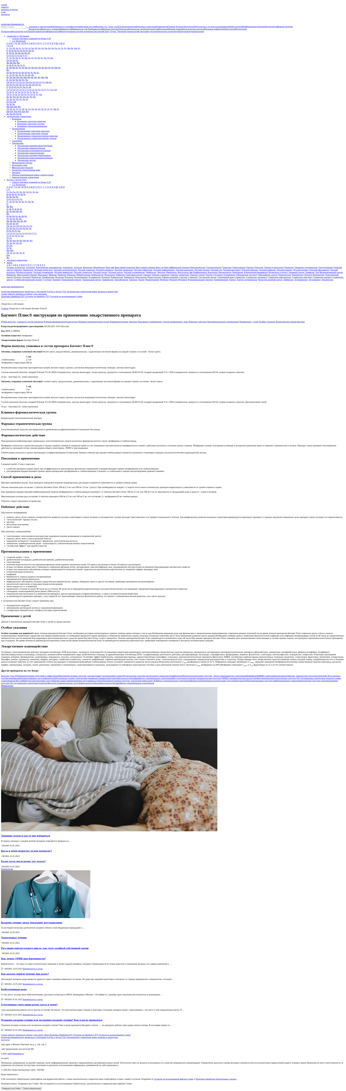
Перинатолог (319, 275)
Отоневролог (229, 275)
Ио (39, 68)
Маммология (65, 29)
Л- (7, 75)
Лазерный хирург (296, 272)
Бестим (35, 681)
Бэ (33, 51)
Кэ (38, 72)
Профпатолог (48, 277)
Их (59, 68)
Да (13, 58)
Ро (18, 87)
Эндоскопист (314, 280)
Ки (16, 72)
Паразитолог (298, 275)
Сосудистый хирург (207, 277)
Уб (7, 94)
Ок (20, 82)
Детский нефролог (267, 270)
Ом (27, 82)
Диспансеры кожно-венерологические (35, 158)
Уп (28, 94)
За (7, 65)
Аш (75, 48)
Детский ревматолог (63, 272)
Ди (29, 58)
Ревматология (53, 31)
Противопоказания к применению (223, 322)
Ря (30, 87)
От (43, 82)
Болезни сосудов (88, 26)
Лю (29, 75)
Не (13, 80)
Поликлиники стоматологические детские (36, 138)
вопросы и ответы (9, 9)
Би (15, 51)
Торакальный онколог (71, 280)
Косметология (35, 29)
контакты (5, 14)
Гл (16, 55)
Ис (49, 68)
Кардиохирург (225, 272)
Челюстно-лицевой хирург (270, 280)
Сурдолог (47, 280)
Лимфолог (310, 272)
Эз (20, 109)
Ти (19, 92)
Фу (34, 97)
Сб (10, 90)
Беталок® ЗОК (167, 681)
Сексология (98, 31)
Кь (35, 72)
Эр (42, 109)
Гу (24, 55)
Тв (10, 92)
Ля (32, 75)
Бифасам (28, 678)
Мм (25, 77)
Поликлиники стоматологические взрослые (37, 136)
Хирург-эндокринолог (247, 280)
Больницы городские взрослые (31, 121)
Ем (13, 60)
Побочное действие (197, 322)
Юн (19, 111)
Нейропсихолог (83, 275)
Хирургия (183, 31)
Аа (10, 48)
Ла (10, 75)
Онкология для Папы (138, 29)
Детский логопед (202, 270)
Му (35, 77)
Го (18, 55)
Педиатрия (164, 29)
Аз (29, 48)
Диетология (188, 26)
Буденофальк (101, 678)
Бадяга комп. (72, 681)
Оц (50, 82)
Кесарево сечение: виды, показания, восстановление (31, 922)
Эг (14, 109)
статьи (4, 5)
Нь (26, 80)
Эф (54, 109)
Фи (14, 97)
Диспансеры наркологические (31, 148)
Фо (21, 97)
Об (7, 82)
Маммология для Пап (81, 29)
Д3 (10, 58)
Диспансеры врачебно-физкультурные (34, 146)
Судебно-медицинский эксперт (28, 280)
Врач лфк (110, 267)
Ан (49, 48)
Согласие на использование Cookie (66, 296)
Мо (28, 77)
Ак (39, 48)
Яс (20, 114)
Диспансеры (17, 143)
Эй (23, 109)
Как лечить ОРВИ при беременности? (23, 958)
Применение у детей (248, 322)
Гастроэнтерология (127, 26)
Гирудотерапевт (325, 267)
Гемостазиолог (239, 267)
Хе (14, 99)
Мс (32, 77)
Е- (7, 204)
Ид (20, 68)
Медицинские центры (22, 163)
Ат (62, 48)
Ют (27, 111)
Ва (10, 53)
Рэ (27, 87)
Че (10, 104)
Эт (48, 109)
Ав (16, 48)
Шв (11, 107)
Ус (34, 94)
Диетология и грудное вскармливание (211, 26)
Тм (22, 92)
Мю (43, 77)
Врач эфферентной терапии (177, 267)
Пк (20, 85)
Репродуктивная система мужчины (76, 31)
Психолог (69, 277)
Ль (26, 75)
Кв (10, 72)
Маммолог (11, 275)
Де (22, 58)
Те (16, 92)
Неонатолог (109, 275)
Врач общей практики (125, 267)
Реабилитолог (117, 277)
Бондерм (91, 683)
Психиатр (59, 277)
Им (32, 68)
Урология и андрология (168, 31)
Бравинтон (213, 681)
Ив (13, 68)
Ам (45, 48)
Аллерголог (19, 267)
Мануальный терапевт (27, 275)
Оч (30, 226)
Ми (17, 77)
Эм (32, 109)
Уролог (141, 280)
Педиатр (308, 275)
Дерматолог (28, 270)
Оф (46, 82)
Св (14, 90)
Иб (10, 68)
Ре (13, 87)
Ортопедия (153, 29)
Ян (14, 114)
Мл (21, 77)
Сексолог (183, 277)
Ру (21, 87)
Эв (11, 109)
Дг (19, 58)
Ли (16, 75)
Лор (317, 272)
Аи (32, 48)
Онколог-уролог (197, 275)
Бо (21, 51)
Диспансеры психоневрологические (34, 150)
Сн (32, 90)
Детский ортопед (301, 270)
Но (20, 80)
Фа (7, 97)
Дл (32, 58)
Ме (14, 77)
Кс (29, 72)
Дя (32, 202)
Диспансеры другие (26, 160)
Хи (17, 99)
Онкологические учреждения (25, 177)
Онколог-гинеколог (161, 275)
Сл (26, 90)
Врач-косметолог (198, 267)
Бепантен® (65, 678)
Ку (32, 72)
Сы (51, 90)
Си (20, 90)
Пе (11, 85)
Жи (14, 63)
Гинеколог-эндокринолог (306, 267)
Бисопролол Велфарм (127, 683)
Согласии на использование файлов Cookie (173, 1079)
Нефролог (120, 275)
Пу (40, 85)
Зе (13, 65)
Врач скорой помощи (145, 267)
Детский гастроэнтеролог (65, 270)
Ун (25, 94)
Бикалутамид (117, 681)
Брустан (215, 678)
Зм (18, 65)
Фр (24, 97)
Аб (13, 48)
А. (7, 48)
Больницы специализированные (32, 126)
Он (30, 82)
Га (7, 55)
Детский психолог (24, 272)
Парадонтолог (284, 275)
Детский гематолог (86, 270)
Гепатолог (259, 267)
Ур (31, 94)
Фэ (31, 241)
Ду (41, 58)
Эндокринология (196, 31)
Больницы (16, 119)
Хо (24, 99)
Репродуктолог (154, 277)
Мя (46, 77)
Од (14, 82)
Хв (11, 99)
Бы (30, 51)
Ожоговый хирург (134, 275)
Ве (16, 53)
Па (7, 85)
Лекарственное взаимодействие (290, 322)
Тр (28, 92)
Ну (23, 80)
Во (22, 53)
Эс (45, 109)
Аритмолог (68, 267)
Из (23, 68)
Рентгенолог (141, 277)
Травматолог (108, 280)
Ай (35, 48)
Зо (21, 65)
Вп (25, 53)
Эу (51, 109)
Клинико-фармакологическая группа (61, 322)
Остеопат (218, 275)
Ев (7, 60)
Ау (65, 48)
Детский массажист (232, 270)
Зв (10, 65)
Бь (24, 194)
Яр (17, 114)
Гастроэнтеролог (214, 267)
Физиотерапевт (152, 280)
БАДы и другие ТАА (57, 291)
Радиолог (106, 277)
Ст (45, 90)
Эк (26, 109)
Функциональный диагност (200, 280)
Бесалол (64, 683)
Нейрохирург (97, 275)
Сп (39, 90)
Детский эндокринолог (134, 272)
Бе (13, 51)
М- (7, 77)
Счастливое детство (148, 31)
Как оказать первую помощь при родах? (25, 973)
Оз (17, 82)
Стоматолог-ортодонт (302, 277)
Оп (34, 82)
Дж (25, 58)
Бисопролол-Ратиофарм (145, 678)
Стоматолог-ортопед (322, 277)
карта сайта (43, 1035)
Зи (15, 65)
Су (48, 90)
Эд (17, 109)
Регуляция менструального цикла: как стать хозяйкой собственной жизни (45, 948)
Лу (22, 75)
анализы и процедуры (108, 291)
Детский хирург (115, 272)
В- (7, 53)
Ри (15, 87)
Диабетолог (151, 272)
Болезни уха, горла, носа (107, 26)
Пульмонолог (95, 277)
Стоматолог (239, 277)
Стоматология (132, 31)
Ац (71, 48)
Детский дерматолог (123, 270)
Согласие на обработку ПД (37, 296)
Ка (7, 72)
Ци (11, 102)
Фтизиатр (182, 280)
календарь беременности (12, 24)
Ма (11, 77)
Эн (35, 109)
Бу (27, 51)
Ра (10, 87)
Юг (11, 111)
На (10, 80)
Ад (23, 48)
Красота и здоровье (51, 29)
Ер (17, 60)
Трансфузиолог (121, 280)
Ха (7, 99)
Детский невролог (249, 270)
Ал (42, 48)
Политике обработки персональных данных (216, 1079)
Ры (24, 87)
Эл (29, 109)
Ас (59, 48)
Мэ (39, 77)
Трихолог (133, 280)
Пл (23, 85)
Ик (26, 68)
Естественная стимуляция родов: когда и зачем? (29, 1004)
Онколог (147, 275)
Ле (13, 75)
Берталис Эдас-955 (22, 676)
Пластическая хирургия (194, 29)
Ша (8, 107)
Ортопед (210, 275)
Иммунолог (171, 272)
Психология (6, 31)
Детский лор (216, 270)
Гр (21, 55)
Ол (23, 82)
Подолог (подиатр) (22, 277)
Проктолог (36, 277)
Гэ (26, 55)
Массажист (43, 275)
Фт (31, 97)
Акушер (10, 267)
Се (17, 90)
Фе (11, 97)
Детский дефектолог (143, 270)
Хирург (232, 280)
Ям (11, 114)
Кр (26, 72)
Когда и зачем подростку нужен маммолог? (26, 850)
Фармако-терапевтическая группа (93, 322)
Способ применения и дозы (175, 322)
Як (7, 114)
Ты (34, 92)
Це (7, 102)
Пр (33, 85)
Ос (40, 82)
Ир (46, 68)
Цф (14, 102)
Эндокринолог (301, 280)
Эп (39, 109)
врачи (94, 291)
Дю (51, 58)
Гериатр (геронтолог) (274, 267)
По (30, 85)
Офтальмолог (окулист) (247, 275)
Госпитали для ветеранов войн (26, 170)
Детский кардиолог (185, 270)
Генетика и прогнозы (146, 26)
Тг (13, 92)
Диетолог (161, 272)
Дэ (48, 58)
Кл (20, 72)
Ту (31, 92)
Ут (37, 94)
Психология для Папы (22, 31)
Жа (7, 63)
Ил (29, 68)
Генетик (250, 267)
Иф (55, 68)
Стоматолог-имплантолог (279, 277)
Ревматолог (129, 277)
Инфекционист (200, 272)
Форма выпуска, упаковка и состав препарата (22, 322)
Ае (26, 48)
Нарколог (62, 275)
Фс (27, 97)
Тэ (37, 92)
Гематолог (227, 267)
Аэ (79, 48)
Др (38, 58)
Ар (56, 48)
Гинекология (162, 26)
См (29, 90)
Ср (42, 90)
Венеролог (88, 267)
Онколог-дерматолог (179, 275)
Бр (24, 51)
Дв (16, 58)
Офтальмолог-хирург (268, 275)
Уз (13, 94)
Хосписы (16, 172)
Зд (13, 209)
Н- (7, 80)
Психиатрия (241, 29)
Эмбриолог (288, 280)
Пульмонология (40, 31)
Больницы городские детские (30, 124)
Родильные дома (19, 165)
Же (11, 63)
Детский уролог (100, 272)
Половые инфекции (214, 29)
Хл (20, 99)
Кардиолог (213, 272)
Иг (17, 68)
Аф (68, 48)
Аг (20, 48)
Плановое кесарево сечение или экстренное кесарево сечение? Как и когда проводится (51, 1020)
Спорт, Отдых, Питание (114, 31)
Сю (55, 90)
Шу (19, 107)
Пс (36, 85)
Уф (40, 94)
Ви (19, 53)
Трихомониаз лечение (14, 937)
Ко (23, 72)
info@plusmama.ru (15, 1053)
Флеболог (164, 280)
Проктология (229, 29)
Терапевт (56, 280)
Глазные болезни (175, 26)
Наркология (96, 29)
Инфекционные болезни (253, 26)
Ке (14, 72)
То (25, 92)
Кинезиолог (237, 272)
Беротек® (210, 676)
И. (7, 68)
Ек (10, 60)
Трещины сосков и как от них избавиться (25, 835)
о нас (3, 12)
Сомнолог (193, 277)
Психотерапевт (81, 277)
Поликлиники (18, 128)
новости (5, 7)
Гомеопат (18, 270)
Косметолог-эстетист (278, 272)
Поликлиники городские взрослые (33, 131)
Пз (14, 85)
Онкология (124, 29)
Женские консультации (22, 167)
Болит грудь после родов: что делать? (23, 861)
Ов (11, 82)
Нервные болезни (110, 29)
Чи (13, 104)
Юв (8, 111)
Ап (52, 48)
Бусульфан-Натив (78, 676)
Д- (7, 58)
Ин (36, 68)
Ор (37, 82)
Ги (13, 55)
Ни (17, 80)
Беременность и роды (61, 26)
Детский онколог (284, 270)
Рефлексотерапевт (170, 277)
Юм (15, 111)
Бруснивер (143, 676)
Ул (19, 94)
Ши (15, 107)
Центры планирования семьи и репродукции (33, 175)
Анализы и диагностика (40, 26)
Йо (7, 70)
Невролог (71, 275)
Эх (57, 109)
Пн (27, 85)
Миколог (53, 275)
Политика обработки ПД (12, 296)
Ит (52, 68)
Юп (23, 111)
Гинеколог (289, 267)
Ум (22, 94)
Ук (16, 94)
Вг (13, 53)
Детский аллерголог (43, 270)
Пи (17, 85)
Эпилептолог (327, 280)
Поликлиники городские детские (32, 133)
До (35, 58)
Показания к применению (150, 322)
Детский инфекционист (164, 270)
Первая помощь (176, 29)
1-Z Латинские (19, 41)
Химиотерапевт (221, 280)
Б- (7, 51)
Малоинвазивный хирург (331, 272)
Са (7, 90)
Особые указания (267, 322)
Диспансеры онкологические (30, 153)
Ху (27, 99)
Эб (7, 109)
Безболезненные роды (14, 989)
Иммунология (235, 26)
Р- (7, 87)
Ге (10, 55)
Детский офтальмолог (319, 270)
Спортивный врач (225, 277)
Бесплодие (76, 26)
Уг (10, 94)
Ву (29, 53)
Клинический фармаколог (256, 272)
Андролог (30, 267)
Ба (10, 51)
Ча (7, 104)
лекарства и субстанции (35, 291)
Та (7, 92)
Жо (18, 63)
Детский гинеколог (105, 270)
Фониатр (173, 280)
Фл (17, 97)
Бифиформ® (260, 676)
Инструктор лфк (185, 272)
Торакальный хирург (92, 280)
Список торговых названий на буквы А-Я (31, 38)
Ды (45, 58)
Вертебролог (99, 267)
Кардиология (271, 26)
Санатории (17, 141)
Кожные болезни (285, 26)
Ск (23, 90)
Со (36, 90)
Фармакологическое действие (123, 322)
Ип (43, 68)
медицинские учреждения (79, 291)
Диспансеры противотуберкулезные (34, 155)
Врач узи (160, 267)
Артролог (78, 267)
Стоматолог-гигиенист (256, 277)
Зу (24, 65)
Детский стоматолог (83, 272)
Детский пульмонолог (43, 272)
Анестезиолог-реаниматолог (49, 267)
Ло (19, 75)
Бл (18, 51)
